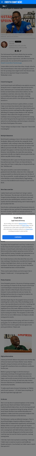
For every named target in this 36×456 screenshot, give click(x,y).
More (4, 6)
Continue (18, 237)
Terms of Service (23, 223)
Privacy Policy (25, 225)
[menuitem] (5, 6)
